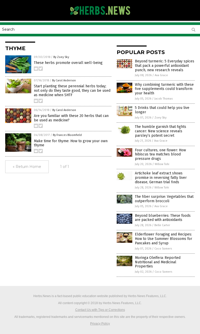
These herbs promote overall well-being (68, 63)
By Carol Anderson (64, 80)
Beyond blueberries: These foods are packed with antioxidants (163, 217)
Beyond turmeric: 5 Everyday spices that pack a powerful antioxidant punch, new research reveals (164, 65)
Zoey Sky (160, 117)
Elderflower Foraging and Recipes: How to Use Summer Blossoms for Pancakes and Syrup (163, 238)
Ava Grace (161, 75)
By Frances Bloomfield (67, 135)
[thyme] (100, 17)
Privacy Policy (100, 323)
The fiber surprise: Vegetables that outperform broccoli (164, 198)
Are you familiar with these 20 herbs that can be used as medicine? (71, 118)
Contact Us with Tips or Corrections (100, 310)
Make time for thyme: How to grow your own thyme (71, 143)
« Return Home (27, 166)
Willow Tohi (162, 164)
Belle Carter (162, 225)
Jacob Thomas (163, 98)
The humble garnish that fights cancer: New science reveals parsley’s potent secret (160, 131)
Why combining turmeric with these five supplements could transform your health (164, 89)
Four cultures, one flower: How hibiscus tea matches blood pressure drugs (160, 154)
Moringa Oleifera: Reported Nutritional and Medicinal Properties (157, 262)
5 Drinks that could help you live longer (162, 110)
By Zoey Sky (61, 57)
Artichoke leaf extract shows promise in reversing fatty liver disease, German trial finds (161, 177)
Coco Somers (163, 248)
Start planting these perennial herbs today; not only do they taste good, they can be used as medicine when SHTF (72, 90)
